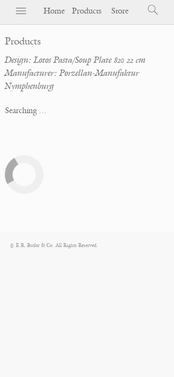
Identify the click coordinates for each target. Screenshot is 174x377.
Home (54, 11)
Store (120, 11)
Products (87, 11)
